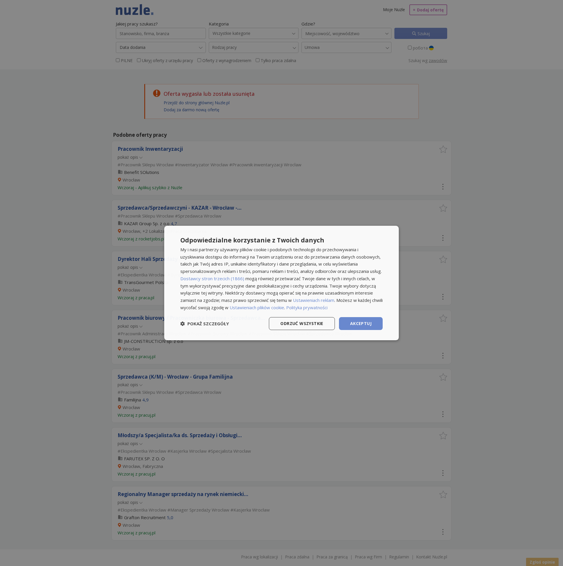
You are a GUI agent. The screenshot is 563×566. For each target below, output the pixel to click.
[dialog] (281, 283)
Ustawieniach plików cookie (257, 307)
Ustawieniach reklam (313, 300)
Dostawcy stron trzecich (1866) (212, 278)
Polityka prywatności (307, 307)
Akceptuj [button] (361, 323)
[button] (204, 323)
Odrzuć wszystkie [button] (301, 323)
